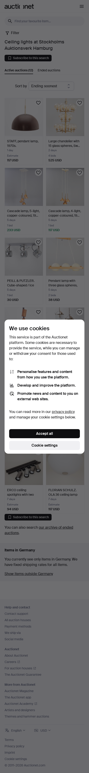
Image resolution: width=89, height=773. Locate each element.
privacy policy (63, 411)
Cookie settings (44, 445)
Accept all (44, 433)
